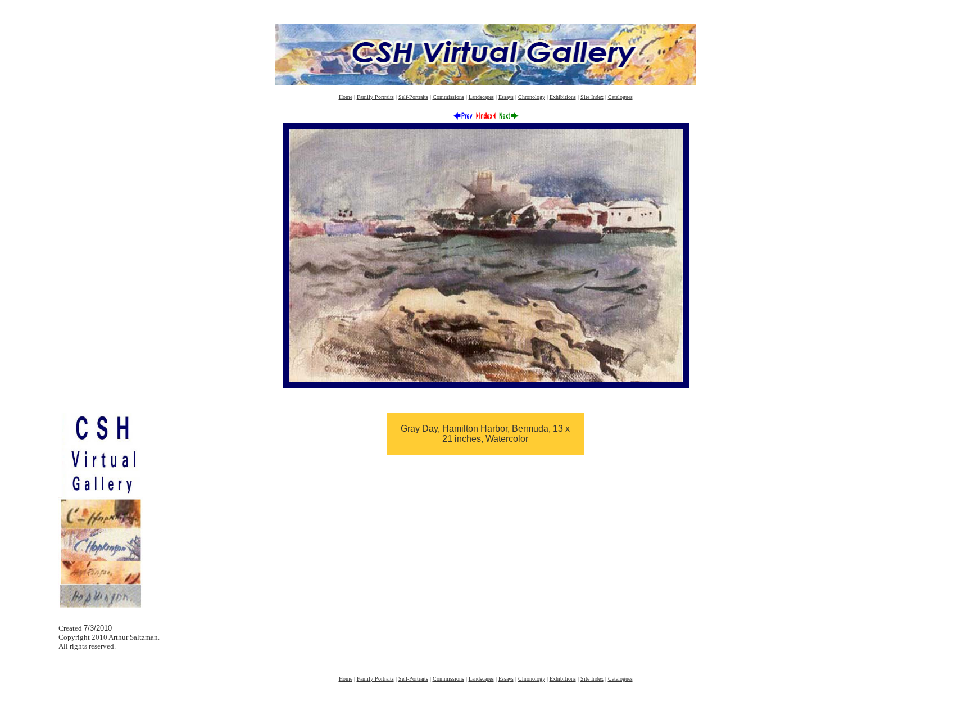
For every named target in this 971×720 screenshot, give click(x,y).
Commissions (448, 97)
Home (345, 97)
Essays (506, 97)
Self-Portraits (413, 97)
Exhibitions (563, 97)
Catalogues (620, 97)
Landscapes (481, 97)
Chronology (531, 97)
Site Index (592, 97)
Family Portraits (375, 97)
